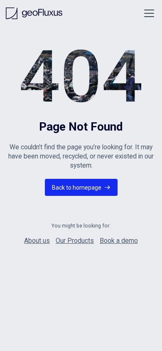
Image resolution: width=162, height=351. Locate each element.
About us (37, 241)
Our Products (75, 241)
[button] (147, 13)
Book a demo (119, 241)
